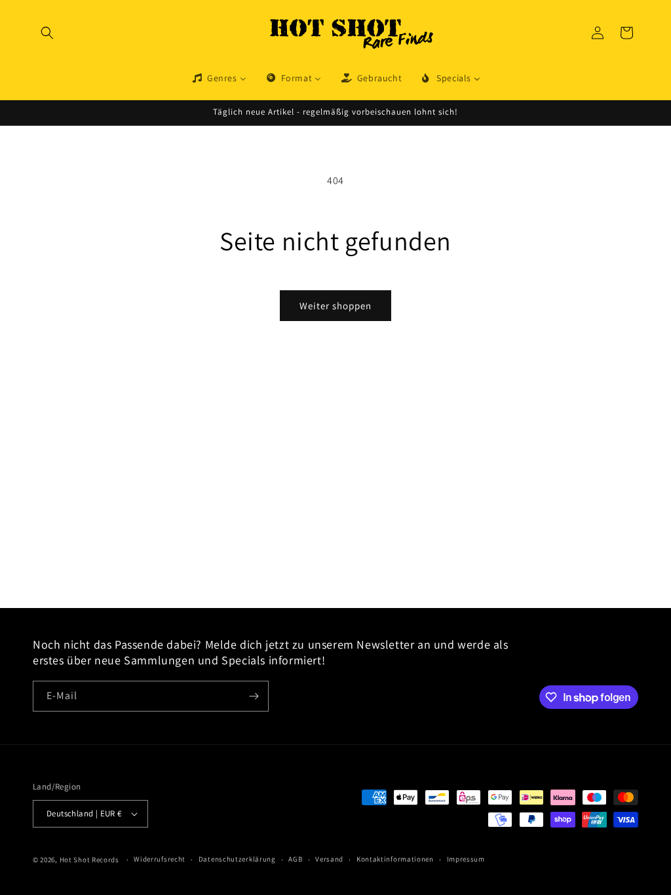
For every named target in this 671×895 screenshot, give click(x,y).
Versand (329, 859)
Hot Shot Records (89, 859)
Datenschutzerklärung (237, 859)
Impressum (466, 859)
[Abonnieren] (253, 696)
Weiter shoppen (335, 305)
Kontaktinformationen (395, 859)
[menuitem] (219, 78)
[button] (47, 32)
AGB (295, 859)
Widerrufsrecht (159, 859)
